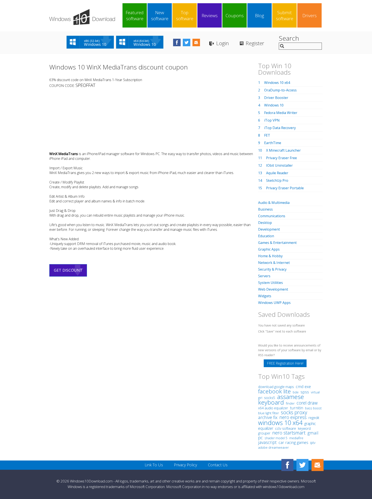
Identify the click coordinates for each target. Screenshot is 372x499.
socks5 (269, 397)
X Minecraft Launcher (283, 150)
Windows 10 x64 (277, 82)
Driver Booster (276, 97)
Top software (184, 15)
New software (159, 15)
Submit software (284, 15)
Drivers (309, 15)
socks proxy (294, 412)
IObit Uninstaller (279, 165)
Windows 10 (274, 105)
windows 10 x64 (280, 422)
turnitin (296, 407)
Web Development (273, 289)
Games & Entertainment (277, 242)
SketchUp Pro (277, 180)
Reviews (210, 15)
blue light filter (268, 413)
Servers (264, 276)
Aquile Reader (277, 173)
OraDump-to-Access (280, 90)
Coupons (235, 15)
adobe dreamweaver (273, 447)
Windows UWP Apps (274, 302)
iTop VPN (272, 120)
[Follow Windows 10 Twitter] (187, 42)
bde (296, 392)
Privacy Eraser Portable (285, 188)
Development (269, 229)
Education (266, 236)
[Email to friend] (196, 42)
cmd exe (303, 386)
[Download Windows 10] (82, 17)
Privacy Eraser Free (281, 158)
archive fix (267, 417)
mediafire (296, 438)
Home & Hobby (270, 256)
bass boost (313, 408)
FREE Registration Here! (285, 363)
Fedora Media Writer (280, 112)
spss (305, 392)
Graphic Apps (269, 249)
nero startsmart (288, 432)
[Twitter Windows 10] (302, 465)
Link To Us (154, 464)
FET (267, 135)
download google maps (276, 386)
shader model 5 (276, 438)
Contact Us (218, 464)
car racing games (293, 442)
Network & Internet (274, 262)
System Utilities (270, 282)
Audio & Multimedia (274, 202)
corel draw (307, 403)
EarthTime (272, 142)
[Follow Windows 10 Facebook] (177, 42)
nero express (293, 417)
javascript (267, 442)
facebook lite (274, 391)
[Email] (317, 465)
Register (255, 43)
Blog (259, 15)
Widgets (264, 296)
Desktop (265, 222)
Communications (271, 216)
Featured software (135, 15)
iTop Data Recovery (280, 127)
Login (222, 43)
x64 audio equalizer (273, 408)
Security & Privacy (272, 269)
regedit (313, 417)
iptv (312, 442)
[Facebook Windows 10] (287, 465)
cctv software (285, 428)
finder (290, 403)
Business (265, 209)
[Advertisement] (151, 120)
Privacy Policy (185, 464)
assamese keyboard (281, 399)
